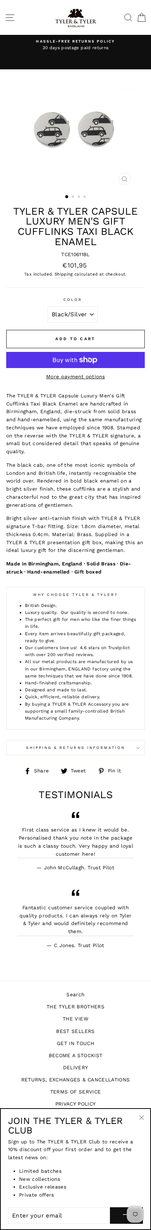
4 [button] (85, 197)
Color (72, 300)
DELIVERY (75, 1067)
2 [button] (74, 197)
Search (75, 994)
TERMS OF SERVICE (75, 1092)
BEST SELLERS (75, 1031)
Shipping (64, 274)
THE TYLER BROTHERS (75, 1006)
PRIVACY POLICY (75, 1104)
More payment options (75, 376)
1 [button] (67, 197)
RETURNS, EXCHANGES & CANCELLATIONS (75, 1079)
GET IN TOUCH (75, 1043)
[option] (75, 45)
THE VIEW (75, 1019)
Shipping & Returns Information (75, 748)
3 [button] (79, 197)
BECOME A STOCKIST (76, 1055)
